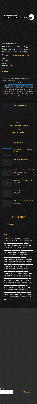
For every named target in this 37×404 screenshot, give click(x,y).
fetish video (21, 268)
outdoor (26, 278)
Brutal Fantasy (16, 257)
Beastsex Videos (14, 252)
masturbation (15, 278)
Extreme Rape (8, 89)
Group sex (5, 91)
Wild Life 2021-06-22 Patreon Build (11, 344)
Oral (21, 278)
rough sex (13, 93)
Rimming (23, 285)
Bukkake (12, 87)
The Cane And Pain (7, 373)
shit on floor (24, 289)
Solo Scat (24, 292)
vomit (26, 294)
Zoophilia (17, 296)
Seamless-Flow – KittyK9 (20, 159)
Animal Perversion (12, 243)
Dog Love (9, 261)
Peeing (16, 280)
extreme (15, 266)
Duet (28, 264)
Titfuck (31, 93)
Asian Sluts (10, 250)
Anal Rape (10, 85)
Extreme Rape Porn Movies (11, 15)
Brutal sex (6, 87)
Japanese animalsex (19, 273)
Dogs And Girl (24, 261)
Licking (26, 275)
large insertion (19, 91)
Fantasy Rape (16, 89)
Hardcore (21, 271)
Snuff (22, 93)
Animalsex (20, 243)
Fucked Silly (29, 89)
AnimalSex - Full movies (13, 245)
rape (25, 91)
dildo (22, 259)
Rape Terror (6, 93)
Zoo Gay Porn (10, 296)
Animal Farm (14, 240)
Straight (26, 93)
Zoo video (24, 296)
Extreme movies (29, 87)
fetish (15, 268)
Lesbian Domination (18, 275)
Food (27, 268)
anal (11, 238)
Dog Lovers (16, 261)
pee (12, 280)
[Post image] (7, 152)
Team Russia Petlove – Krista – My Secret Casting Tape (23, 171)
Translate (27, 392)
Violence (18, 95)
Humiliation (11, 91)
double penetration (20, 87)
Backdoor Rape (23, 85)
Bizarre (16, 254)
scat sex (15, 287)
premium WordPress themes (24, 385)
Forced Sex (22, 89)
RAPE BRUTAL (30, 91)
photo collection (10, 282)
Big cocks (10, 254)
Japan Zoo (9, 275)
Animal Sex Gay (23, 245)
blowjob (30, 85)
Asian (19, 247)
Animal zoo (13, 247)
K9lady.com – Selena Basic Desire (23, 180)
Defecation (9, 259)
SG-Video (21, 287)
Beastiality (17, 250)
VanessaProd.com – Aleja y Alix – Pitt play (23, 150)
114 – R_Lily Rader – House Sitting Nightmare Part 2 (17, 368)
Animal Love (22, 240)
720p (6, 238)
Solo (19, 292)
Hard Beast (14, 271)
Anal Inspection (24, 238)
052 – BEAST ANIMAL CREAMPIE (23, 201)
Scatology (9, 287)
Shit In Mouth (17, 289)
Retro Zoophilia (15, 285)
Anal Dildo (16, 238)
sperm (9, 294)
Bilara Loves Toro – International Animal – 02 (14, 356)
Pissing (22, 282)
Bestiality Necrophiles (8, 350)
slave (18, 93)
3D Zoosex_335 (18, 190)
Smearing (13, 292)
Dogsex (9, 264)
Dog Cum (27, 259)
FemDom (9, 268)
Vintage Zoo (20, 294)
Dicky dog (16, 259)
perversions (23, 280)
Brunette (9, 257)
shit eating (9, 289)
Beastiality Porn (25, 250)
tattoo (14, 294)
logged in (11, 224)
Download (5, 71)
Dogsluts (15, 264)
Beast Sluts (22, 252)
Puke (27, 282)
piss (17, 282)
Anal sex (16, 85)
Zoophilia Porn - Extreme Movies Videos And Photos (17, 17)
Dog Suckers (22, 264)
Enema (9, 266)
